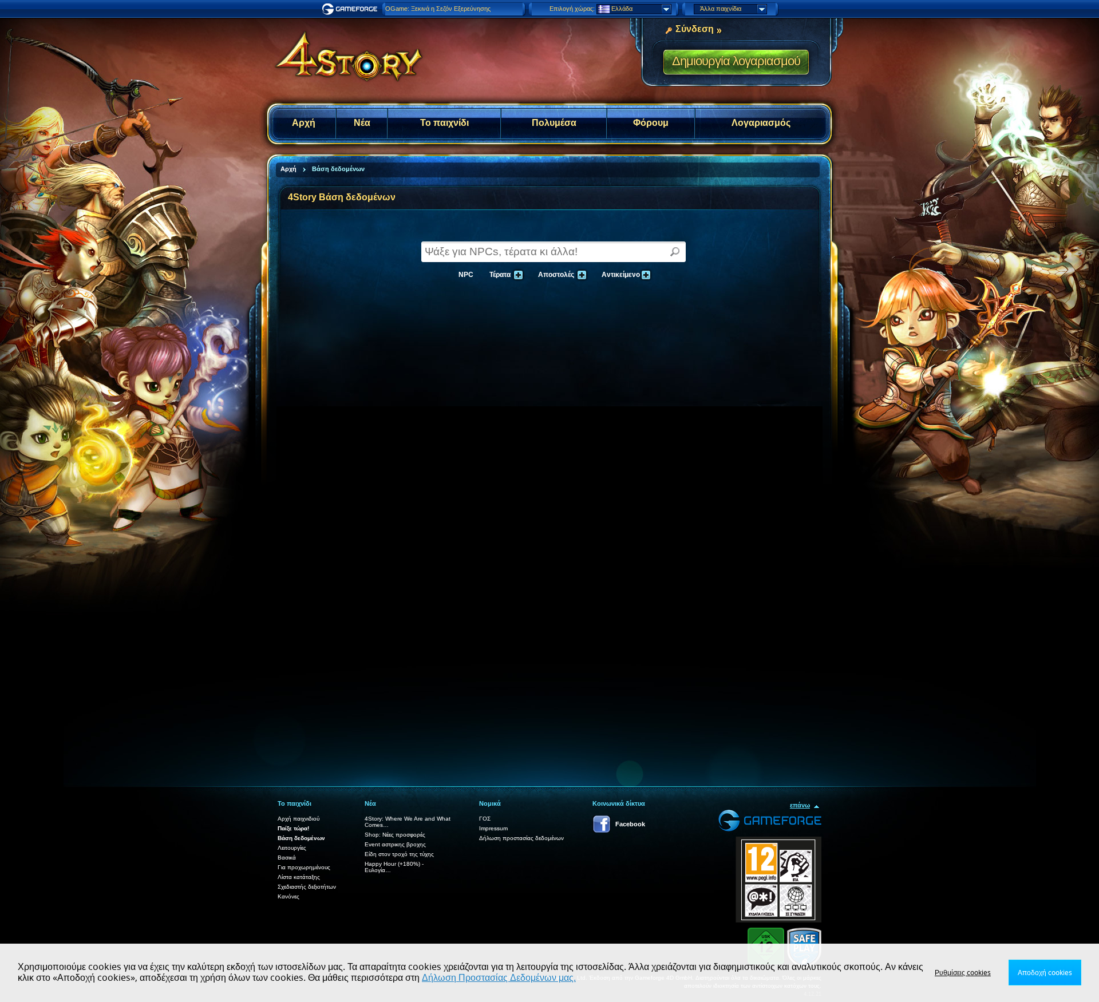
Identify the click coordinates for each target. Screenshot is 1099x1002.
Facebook (630, 824)
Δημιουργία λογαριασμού (736, 61)
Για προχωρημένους (304, 867)
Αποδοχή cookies (1045, 973)
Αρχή (303, 123)
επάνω (800, 805)
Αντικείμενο (619, 273)
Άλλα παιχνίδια (720, 8)
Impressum (493, 828)
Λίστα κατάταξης (299, 877)
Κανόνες (288, 896)
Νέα (362, 123)
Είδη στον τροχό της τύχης (399, 854)
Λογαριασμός (761, 123)
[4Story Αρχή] (341, 51)
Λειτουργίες (292, 848)
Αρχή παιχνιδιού (298, 818)
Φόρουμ (651, 123)
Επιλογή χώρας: (572, 8)
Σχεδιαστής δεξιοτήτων (307, 887)
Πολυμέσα (554, 123)
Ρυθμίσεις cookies (963, 973)
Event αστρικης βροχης (395, 844)
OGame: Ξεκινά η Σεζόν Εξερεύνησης (438, 8)
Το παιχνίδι (444, 123)
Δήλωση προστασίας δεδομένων (521, 838)
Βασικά (287, 857)
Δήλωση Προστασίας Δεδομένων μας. (499, 978)
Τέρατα (499, 273)
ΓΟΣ (485, 818)
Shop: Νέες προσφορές (395, 834)
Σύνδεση (694, 29)
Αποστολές (554, 273)
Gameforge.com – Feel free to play (351, 9)
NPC (465, 275)
